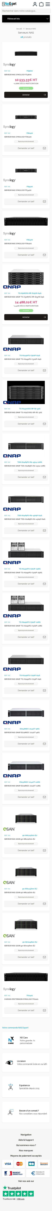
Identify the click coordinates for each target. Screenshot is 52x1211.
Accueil (19, 29)
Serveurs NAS (31, 29)
